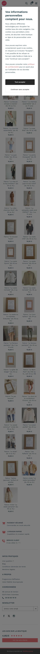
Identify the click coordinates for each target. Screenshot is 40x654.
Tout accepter (20, 82)
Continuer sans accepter (20, 89)
